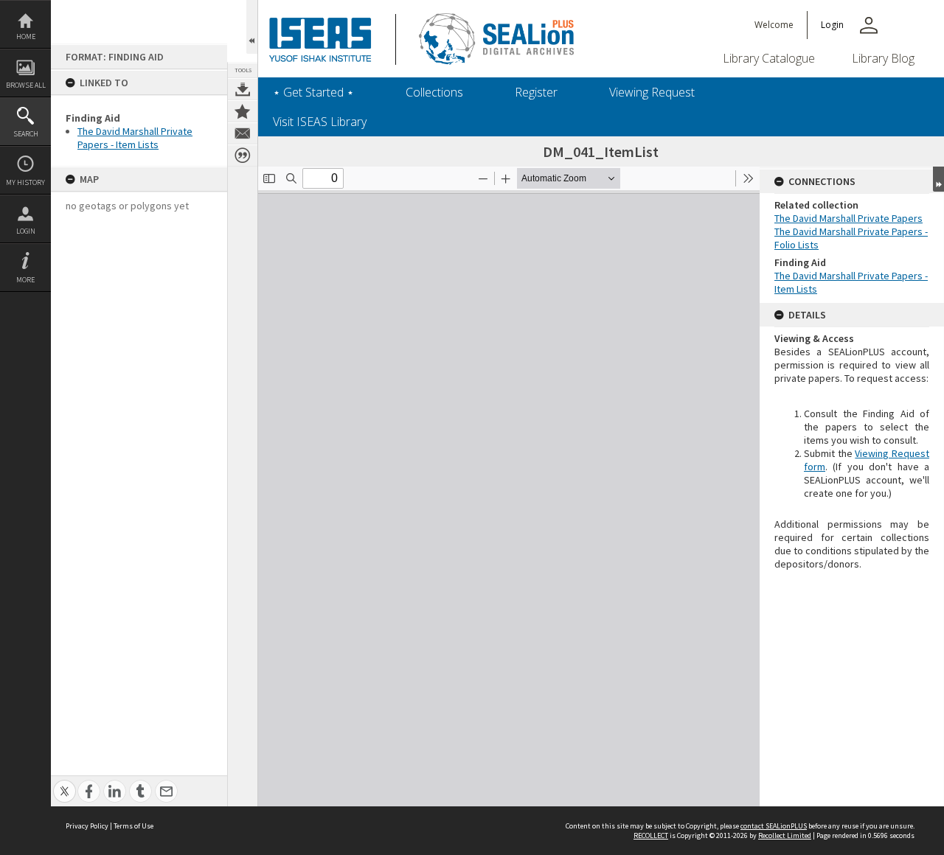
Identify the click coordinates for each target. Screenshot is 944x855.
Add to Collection (242, 111)
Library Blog (883, 58)
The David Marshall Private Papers (848, 218)
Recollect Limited (784, 835)
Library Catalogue (769, 58)
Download (242, 89)
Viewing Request (652, 92)
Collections (434, 92)
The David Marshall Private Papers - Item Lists (134, 138)
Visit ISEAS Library (320, 121)
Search (25, 134)
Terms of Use (133, 826)
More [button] (25, 280)
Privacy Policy (87, 826)
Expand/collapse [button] (938, 179)
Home (25, 36)
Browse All (26, 85)
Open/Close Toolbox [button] (251, 27)
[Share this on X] (64, 783)
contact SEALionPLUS (773, 826)
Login (25, 231)
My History (25, 182)
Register (536, 92)
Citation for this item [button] (242, 155)
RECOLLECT (651, 835)
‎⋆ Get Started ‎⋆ (313, 92)
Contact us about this (242, 133)
